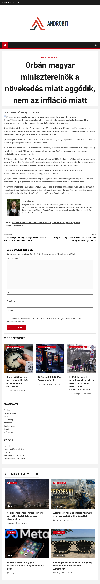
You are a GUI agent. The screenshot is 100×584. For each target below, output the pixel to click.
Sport (6, 429)
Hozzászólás (13, 258)
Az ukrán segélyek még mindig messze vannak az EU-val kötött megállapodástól (25, 237)
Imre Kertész (23, 391)
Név (9, 292)
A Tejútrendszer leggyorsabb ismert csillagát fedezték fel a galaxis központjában (25, 516)
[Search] (95, 44)
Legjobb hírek (10, 413)
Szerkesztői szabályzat (14, 455)
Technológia (9, 425)
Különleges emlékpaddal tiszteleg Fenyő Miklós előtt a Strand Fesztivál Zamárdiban (73, 565)
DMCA (7, 452)
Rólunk (7, 446)
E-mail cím (12, 301)
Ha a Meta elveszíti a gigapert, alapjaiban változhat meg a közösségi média (25, 565)
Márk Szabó (11, 112)
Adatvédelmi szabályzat (15, 458)
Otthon (7, 410)
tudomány (8, 422)
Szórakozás (59, 533)
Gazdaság (8, 419)
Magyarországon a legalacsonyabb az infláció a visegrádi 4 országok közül (75, 237)
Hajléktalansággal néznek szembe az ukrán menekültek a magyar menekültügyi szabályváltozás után (81, 383)
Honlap (10, 309)
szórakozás (9, 432)
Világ (6, 416)
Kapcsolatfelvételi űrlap (14, 449)
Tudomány (11, 483)
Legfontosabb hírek (49, 57)
